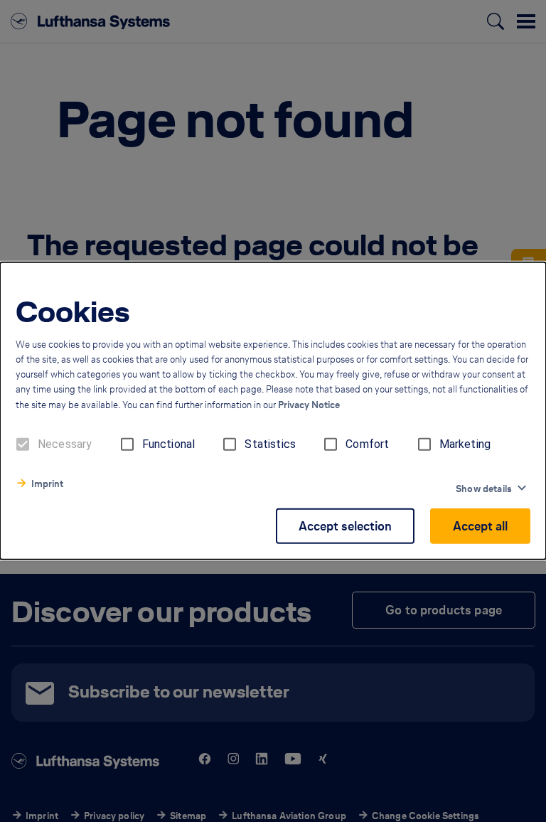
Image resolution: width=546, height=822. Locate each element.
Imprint (47, 484)
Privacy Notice (309, 405)
